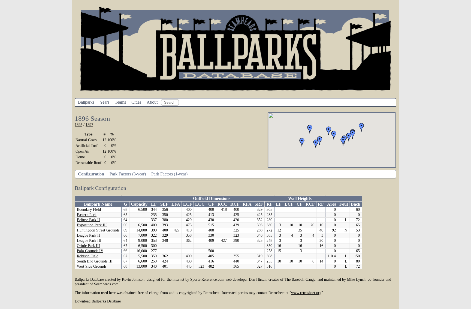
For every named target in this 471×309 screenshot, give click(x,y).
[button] (361, 127)
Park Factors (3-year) (128, 174)
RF (270, 204)
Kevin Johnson (133, 279)
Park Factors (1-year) (169, 174)
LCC (200, 204)
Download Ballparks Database (98, 301)
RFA (247, 204)
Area (331, 204)
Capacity (139, 204)
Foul (343, 204)
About (152, 102)
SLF (164, 204)
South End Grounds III (95, 261)
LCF (187, 204)
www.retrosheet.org (306, 293)
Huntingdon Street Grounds (98, 230)
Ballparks (86, 102)
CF (211, 204)
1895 (78, 124)
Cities (136, 102)
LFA (175, 204)
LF (154, 204)
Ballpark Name (98, 204)
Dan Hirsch (257, 279)
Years (104, 102)
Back (355, 204)
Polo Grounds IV (90, 251)
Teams (120, 102)
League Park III (89, 241)
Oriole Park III (88, 246)
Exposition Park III (92, 225)
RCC (222, 204)
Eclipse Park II (88, 220)
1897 (89, 124)
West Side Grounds (91, 266)
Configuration (91, 174)
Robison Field (87, 256)
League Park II (88, 235)
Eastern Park (86, 215)
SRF (259, 204)
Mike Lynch (356, 279)
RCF (235, 204)
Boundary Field (89, 210)
